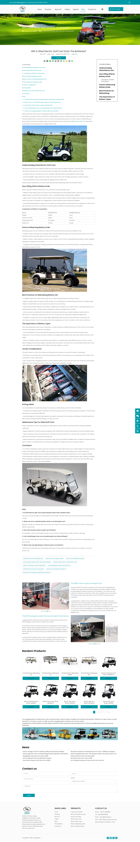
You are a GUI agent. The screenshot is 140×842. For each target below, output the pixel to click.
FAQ (24, 96)
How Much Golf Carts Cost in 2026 (81, 758)
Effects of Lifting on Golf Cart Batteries (34, 565)
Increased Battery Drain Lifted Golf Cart (59, 565)
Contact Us (58, 826)
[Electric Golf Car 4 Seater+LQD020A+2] (89, 691)
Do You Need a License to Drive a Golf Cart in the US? (87, 760)
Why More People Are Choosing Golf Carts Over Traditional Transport (93, 751)
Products (57, 814)
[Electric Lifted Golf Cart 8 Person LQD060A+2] (108, 663)
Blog (56, 821)
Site (76, 54)
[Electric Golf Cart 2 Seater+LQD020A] (108, 691)
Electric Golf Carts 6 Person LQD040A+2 (50, 702)
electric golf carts (80, 121)
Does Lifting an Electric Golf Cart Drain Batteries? (37, 562)
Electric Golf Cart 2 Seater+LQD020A (108, 702)
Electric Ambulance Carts (78, 814)
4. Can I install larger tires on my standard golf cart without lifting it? (43, 108)
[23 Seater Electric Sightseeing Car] (50, 659)
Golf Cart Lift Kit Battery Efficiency (56, 569)
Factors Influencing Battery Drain (32, 76)
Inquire (32, 678)
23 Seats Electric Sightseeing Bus (89, 673)
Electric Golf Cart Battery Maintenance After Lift (36, 572)
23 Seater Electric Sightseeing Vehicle (69, 673)
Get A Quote (116, 9)
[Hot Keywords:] (129, 2)
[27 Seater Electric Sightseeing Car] (31, 660)
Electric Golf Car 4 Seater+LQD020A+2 (89, 702)
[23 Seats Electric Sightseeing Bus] (89, 660)
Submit (29, 795)
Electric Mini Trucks (76, 819)
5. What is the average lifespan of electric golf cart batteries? (41, 111)
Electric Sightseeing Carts (78, 824)
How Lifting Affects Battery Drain (32, 70)
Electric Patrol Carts (76, 821)
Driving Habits (27, 88)
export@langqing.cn (19, 2)
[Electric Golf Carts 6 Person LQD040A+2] (50, 691)
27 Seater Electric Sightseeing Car (31, 673)
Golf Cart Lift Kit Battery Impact (75, 558)
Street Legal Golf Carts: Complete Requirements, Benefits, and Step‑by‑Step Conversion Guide (46, 754)
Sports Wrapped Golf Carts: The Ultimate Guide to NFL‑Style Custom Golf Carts (94, 754)
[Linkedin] (111, 838)
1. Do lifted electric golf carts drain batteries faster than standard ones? (44, 99)
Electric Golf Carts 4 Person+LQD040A (70, 702)
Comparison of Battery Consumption (34, 73)
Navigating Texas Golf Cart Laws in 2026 (35, 756)
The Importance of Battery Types (32, 82)
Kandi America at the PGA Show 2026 (82, 756)
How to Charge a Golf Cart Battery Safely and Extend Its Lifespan (43, 751)
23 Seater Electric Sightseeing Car (50, 673)
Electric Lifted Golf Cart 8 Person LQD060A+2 (109, 673)
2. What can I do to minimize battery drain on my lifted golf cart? (42, 102)
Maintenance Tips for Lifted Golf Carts (34, 91)
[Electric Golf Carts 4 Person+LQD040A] (69, 691)
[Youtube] (116, 838)
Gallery (57, 819)
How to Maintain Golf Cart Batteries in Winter (37, 758)
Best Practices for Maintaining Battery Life (35, 79)
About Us (57, 816)
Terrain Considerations (29, 85)
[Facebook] (108, 838)
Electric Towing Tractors (77, 826)
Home (56, 812)
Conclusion (26, 93)
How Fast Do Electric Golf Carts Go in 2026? (37, 760)
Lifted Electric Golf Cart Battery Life (33, 558)
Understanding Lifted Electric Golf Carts (34, 67)
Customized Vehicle (76, 812)
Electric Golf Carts (76, 816)
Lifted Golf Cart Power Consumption (33, 569)
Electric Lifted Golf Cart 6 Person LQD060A (31, 702)
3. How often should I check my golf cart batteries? (38, 105)
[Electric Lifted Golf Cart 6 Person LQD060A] (31, 691)
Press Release (59, 824)
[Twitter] (113, 838)
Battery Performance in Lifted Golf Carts (65, 562)
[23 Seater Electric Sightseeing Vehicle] (69, 660)
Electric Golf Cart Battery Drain (54, 558)
